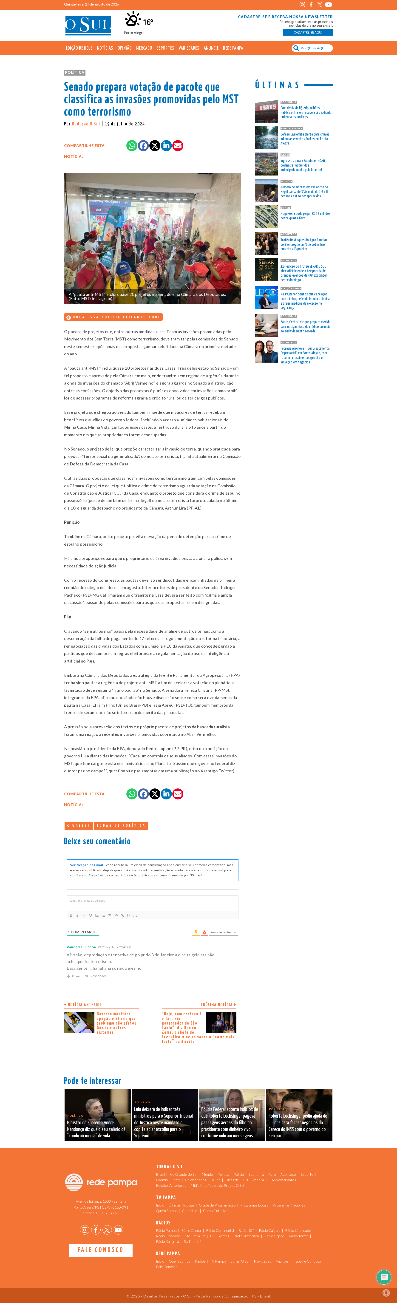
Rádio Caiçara (270, 1230)
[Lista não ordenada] (103, 915)
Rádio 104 (246, 1230)
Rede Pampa (233, 48)
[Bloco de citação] (110, 915)
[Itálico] (77, 915)
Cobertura (190, 1210)
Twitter (319, 4)
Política (75, 72)
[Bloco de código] (116, 915)
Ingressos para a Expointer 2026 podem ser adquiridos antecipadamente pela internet (303, 165)
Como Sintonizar (216, 1210)
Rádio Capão (274, 1236)
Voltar (80, 826)
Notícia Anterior (85, 1005)
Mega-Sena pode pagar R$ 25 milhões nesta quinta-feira (305, 216)
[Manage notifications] (386, 1293)
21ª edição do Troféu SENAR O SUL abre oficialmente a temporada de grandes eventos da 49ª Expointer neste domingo (304, 273)
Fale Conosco (101, 1250)
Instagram (302, 4)
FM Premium (195, 1236)
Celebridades (195, 1180)
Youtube (328, 4)
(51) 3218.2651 (108, 1213)
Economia (256, 1174)
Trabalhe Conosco (307, 1261)
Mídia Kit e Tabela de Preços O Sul (217, 1185)
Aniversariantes (284, 1180)
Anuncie (211, 48)
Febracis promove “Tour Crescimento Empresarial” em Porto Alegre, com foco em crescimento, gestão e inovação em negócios (305, 355)
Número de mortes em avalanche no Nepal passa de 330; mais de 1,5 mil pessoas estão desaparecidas (304, 191)
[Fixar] (90, 915)
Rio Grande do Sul (183, 1174)
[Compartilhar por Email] (177, 145)
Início (160, 1205)
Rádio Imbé (192, 1241)
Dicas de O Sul (236, 1180)
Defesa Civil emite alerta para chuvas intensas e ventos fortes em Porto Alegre (305, 139)
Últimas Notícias (181, 1205)
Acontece (288, 1174)
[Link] (122, 915)
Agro (272, 1174)
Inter (176, 1180)
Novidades (262, 1261)
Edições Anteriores (171, 1185)
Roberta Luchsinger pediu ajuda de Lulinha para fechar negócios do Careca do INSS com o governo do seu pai (298, 1126)
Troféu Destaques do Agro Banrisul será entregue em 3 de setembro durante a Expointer (304, 244)
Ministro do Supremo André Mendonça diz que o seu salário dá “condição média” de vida (96, 1129)
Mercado (144, 48)
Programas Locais (254, 1205)
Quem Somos (166, 1210)
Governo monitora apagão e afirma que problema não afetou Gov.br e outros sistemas (117, 1023)
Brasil (160, 1174)
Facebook (311, 4)
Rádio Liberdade (298, 1230)
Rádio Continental (220, 1230)
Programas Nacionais (289, 1205)
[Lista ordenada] (97, 915)
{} (128, 915)
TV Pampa (218, 1261)
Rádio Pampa (166, 1230)
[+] (135, 915)
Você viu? (259, 1180)
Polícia (239, 1174)
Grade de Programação (217, 1205)
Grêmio (162, 1180)
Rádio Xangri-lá (167, 1241)
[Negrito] (71, 915)
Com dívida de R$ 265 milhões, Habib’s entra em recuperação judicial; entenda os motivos (306, 112)
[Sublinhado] (84, 915)
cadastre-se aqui (308, 32)
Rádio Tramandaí (247, 1236)
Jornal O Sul (88, 25)
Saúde (216, 1180)
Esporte (307, 1174)
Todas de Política (121, 826)
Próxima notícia (217, 1005)
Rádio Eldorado (168, 1236)
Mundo (207, 1174)
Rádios (200, 1261)
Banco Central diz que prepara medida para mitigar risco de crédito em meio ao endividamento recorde (306, 326)
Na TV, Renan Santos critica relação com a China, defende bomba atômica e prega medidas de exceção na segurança (305, 301)
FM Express (219, 1236)
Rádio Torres (299, 1236)
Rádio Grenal (191, 1230)
